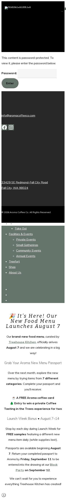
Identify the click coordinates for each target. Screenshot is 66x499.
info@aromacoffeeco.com (18, 115)
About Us (15, 272)
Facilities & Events (21, 234)
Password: (9, 73)
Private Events (26, 239)
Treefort (14, 261)
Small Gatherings (27, 245)
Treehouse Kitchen (22, 342)
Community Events (28, 250)
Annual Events (25, 256)
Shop (12, 267)
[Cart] (63, 10)
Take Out (21, 228)
